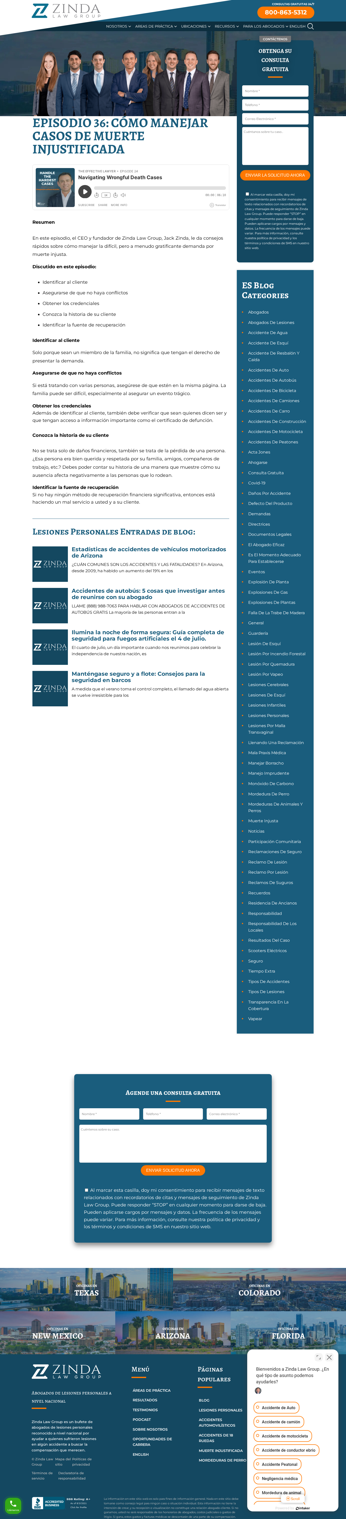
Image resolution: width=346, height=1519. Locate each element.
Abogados (258, 312)
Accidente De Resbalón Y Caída (273, 356)
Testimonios (145, 1410)
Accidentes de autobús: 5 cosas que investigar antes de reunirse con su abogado (148, 593)
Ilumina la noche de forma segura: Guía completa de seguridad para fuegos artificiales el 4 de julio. (148, 635)
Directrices (259, 524)
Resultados (145, 1400)
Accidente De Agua (267, 332)
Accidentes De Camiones (273, 400)
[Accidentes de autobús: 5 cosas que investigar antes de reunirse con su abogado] (50, 605)
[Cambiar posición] (319, 1357)
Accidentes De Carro (269, 411)
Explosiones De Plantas (271, 602)
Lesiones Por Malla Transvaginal (266, 729)
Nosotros (116, 26)
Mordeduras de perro (222, 1460)
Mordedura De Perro (268, 794)
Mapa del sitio (63, 1461)
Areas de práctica (154, 26)
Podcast (142, 1419)
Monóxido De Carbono (271, 783)
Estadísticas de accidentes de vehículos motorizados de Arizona (149, 552)
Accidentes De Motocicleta (275, 431)
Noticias (256, 831)
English (297, 26)
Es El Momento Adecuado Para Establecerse (274, 558)
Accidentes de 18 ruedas (216, 1438)
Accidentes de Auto (268, 370)
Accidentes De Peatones (273, 442)
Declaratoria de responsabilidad (72, 1475)
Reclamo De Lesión (267, 862)
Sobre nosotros (150, 1429)
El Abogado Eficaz (266, 544)
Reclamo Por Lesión (268, 872)
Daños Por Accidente (269, 493)
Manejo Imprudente (268, 773)
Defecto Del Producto (270, 503)
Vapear (255, 1018)
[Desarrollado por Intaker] (303, 1508)
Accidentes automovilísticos (217, 1423)
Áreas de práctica (151, 1390)
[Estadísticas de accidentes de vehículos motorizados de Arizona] (50, 564)
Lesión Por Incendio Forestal (276, 653)
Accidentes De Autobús (272, 380)
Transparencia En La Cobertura (268, 1005)
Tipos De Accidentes (269, 981)
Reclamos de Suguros (270, 882)
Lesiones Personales (268, 715)
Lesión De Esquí (264, 643)
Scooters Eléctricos (267, 950)
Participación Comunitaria (274, 841)
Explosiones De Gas (268, 592)
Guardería (258, 633)
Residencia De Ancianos (272, 903)
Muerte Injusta (263, 820)
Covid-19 (256, 483)
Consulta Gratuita (266, 472)
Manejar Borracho (266, 763)
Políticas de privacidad (82, 1461)
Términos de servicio (42, 1475)
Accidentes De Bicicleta (272, 390)
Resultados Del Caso (269, 940)
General (256, 623)
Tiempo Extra (261, 971)
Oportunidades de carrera (152, 1442)
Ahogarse (257, 462)
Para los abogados (263, 26)
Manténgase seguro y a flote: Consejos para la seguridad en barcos (138, 676)
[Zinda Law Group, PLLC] (66, 11)
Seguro (255, 961)
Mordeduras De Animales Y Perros (275, 807)
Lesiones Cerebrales (268, 684)
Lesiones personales (220, 1410)
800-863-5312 (286, 12)
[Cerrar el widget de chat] (329, 1357)
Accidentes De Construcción (277, 421)
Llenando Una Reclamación (276, 742)
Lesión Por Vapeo (265, 674)
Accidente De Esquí (268, 343)
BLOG (204, 1400)
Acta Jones (259, 452)
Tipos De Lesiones (266, 991)
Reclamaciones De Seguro (275, 851)
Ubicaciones (194, 26)
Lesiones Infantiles (267, 705)
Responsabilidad (265, 913)
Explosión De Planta (268, 582)
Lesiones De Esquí (266, 695)
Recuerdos (259, 893)
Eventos (256, 571)
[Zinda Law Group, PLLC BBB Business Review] (65, 1503)
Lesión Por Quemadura (271, 664)
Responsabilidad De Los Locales (272, 927)
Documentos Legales (270, 534)
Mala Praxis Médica (267, 752)
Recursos (225, 26)
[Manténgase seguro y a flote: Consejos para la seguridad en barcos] (50, 688)
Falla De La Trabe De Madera (276, 612)
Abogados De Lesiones (271, 322)
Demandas (259, 513)
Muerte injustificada (221, 1450)
